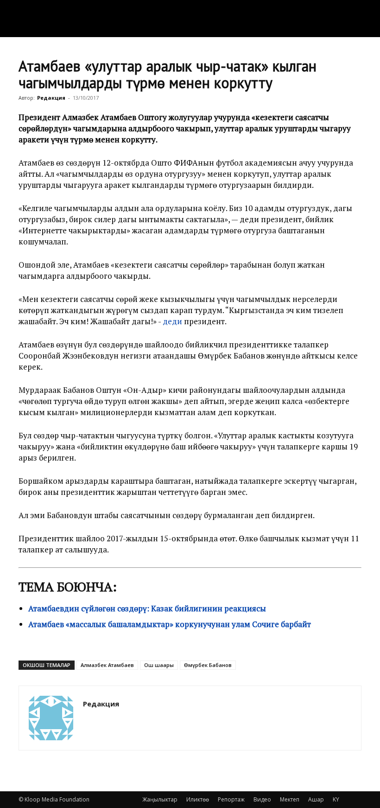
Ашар (316, 799)
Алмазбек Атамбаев (107, 664)
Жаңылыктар (159, 799)
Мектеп (289, 799)
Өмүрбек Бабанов (208, 664)
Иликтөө (197, 799)
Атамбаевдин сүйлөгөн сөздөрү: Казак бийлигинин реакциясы (147, 608)
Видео (262, 799)
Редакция (51, 97)
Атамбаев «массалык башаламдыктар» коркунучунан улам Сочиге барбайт (169, 624)
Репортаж (231, 799)
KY (336, 799)
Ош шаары (159, 664)
